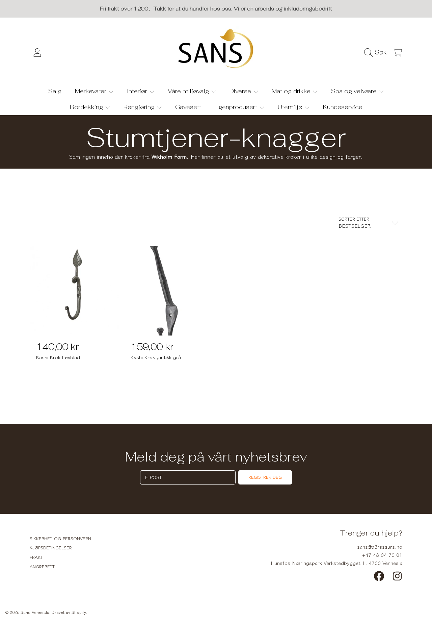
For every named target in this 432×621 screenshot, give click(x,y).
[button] (377, 52)
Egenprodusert (237, 107)
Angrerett (42, 566)
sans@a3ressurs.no (379, 546)
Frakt (36, 557)
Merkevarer (91, 91)
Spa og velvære (354, 91)
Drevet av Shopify (69, 612)
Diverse (241, 91)
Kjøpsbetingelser (51, 547)
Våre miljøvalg (189, 91)
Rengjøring (140, 107)
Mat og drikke (292, 91)
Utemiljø (291, 107)
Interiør (138, 91)
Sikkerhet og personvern (60, 538)
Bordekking (87, 107)
